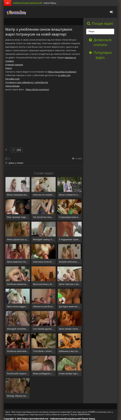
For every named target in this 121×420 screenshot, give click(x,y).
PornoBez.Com (12, 78)
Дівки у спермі (16, 162)
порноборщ (15, 12)
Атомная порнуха (14, 64)
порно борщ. (50, 2)
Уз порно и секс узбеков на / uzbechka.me (26, 82)
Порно (8, 68)
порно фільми (12, 86)
